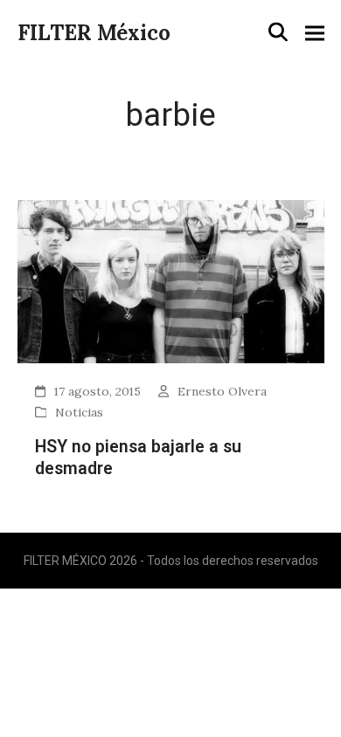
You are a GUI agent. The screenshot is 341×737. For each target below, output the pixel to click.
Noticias (79, 412)
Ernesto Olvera (222, 391)
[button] (278, 32)
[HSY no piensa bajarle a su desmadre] (170, 280)
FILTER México (93, 32)
